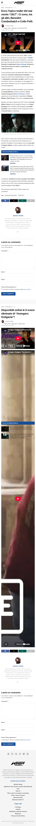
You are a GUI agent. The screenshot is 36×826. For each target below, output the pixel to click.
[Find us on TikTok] (27, 754)
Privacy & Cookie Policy (18, 815)
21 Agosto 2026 (15, 431)
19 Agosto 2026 (15, 439)
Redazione (18, 813)
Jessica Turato (9, 25)
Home (2, 7)
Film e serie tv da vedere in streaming (18, 793)
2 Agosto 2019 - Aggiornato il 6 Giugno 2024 (14, 323)
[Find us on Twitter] (16, 754)
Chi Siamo (18, 807)
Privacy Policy (26, 289)
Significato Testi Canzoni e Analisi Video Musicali (18, 786)
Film (15, 7)
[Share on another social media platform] (31, 200)
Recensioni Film (18, 797)
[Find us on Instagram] (12, 754)
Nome (3, 272)
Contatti (18, 809)
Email (3, 279)
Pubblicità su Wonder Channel (18, 811)
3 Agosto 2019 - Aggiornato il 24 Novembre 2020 (15, 28)
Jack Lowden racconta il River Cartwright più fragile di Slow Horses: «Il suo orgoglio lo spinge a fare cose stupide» (22, 436)
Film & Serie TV (8, 7)
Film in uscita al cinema (18, 795)
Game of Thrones (18, 94)
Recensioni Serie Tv (18, 799)
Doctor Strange (21, 64)
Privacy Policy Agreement (9, 287)
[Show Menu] (2, 2)
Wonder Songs (18, 784)
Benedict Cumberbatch (10, 195)
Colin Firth (21, 195)
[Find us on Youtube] (23, 754)
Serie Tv (18, 791)
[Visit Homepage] (19, 2)
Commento (5, 251)
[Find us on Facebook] (20, 754)
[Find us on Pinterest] (8, 754)
